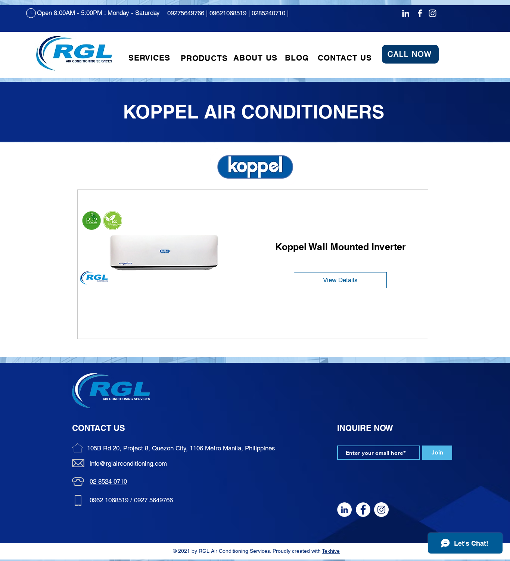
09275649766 (185, 13)
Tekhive (331, 551)
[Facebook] (420, 13)
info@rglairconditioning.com (128, 463)
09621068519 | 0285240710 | (249, 13)
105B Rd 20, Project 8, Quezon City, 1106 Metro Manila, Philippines (181, 448)
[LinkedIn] (406, 13)
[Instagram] (432, 13)
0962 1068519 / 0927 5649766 (131, 500)
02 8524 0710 (108, 481)
